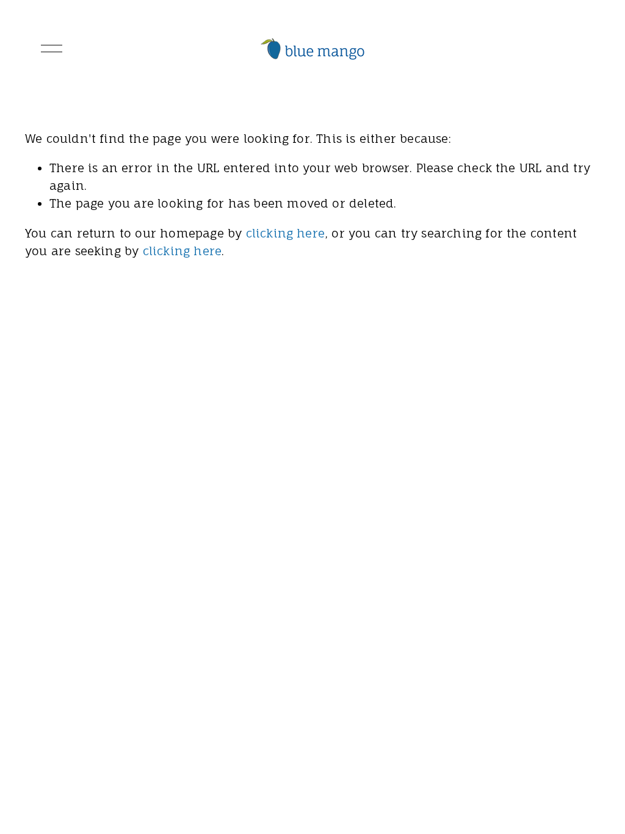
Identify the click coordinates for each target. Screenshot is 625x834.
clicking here (285, 233)
